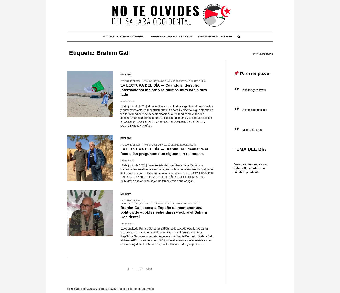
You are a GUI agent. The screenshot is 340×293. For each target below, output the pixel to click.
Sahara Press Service (187, 203)
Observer (128, 101)
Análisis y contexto (254, 90)
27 (141, 268)
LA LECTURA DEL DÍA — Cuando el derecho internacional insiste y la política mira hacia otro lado (163, 89)
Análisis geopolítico (254, 109)
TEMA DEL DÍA (250, 149)
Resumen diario (197, 81)
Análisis (148, 81)
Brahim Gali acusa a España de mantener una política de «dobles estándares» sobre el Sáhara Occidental (163, 212)
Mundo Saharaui (252, 129)
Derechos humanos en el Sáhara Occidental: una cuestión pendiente (250, 168)
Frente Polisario (129, 203)
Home (255, 54)
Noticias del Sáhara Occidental (170, 81)
